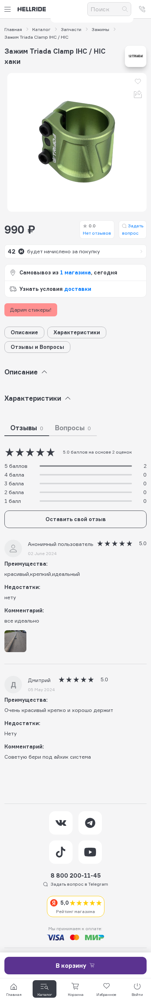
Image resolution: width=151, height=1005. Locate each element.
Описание (24, 332)
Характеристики (77, 332)
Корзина (76, 994)
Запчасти (71, 29)
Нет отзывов (97, 229)
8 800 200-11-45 (76, 875)
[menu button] (8, 9)
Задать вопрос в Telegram (79, 884)
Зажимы (100, 29)
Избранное (106, 994)
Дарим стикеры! (31, 310)
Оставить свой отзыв (75, 519)
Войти (137, 994)
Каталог (41, 29)
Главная (13, 29)
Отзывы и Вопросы (37, 347)
